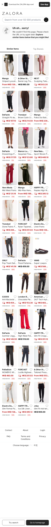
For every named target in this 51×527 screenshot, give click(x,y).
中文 (36, 445)
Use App (44, 4)
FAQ (8, 436)
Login (42, 430)
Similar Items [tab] (13, 49)
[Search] (46, 20)
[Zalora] (25, 13)
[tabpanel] (25, 235)
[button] (25, 4)
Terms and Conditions (25, 437)
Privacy (42, 436)
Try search (13, 522)
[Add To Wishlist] (15, 78)
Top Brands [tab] (38, 49)
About (25, 430)
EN (31, 445)
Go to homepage (37, 522)
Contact (8, 430)
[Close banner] (2, 4)
